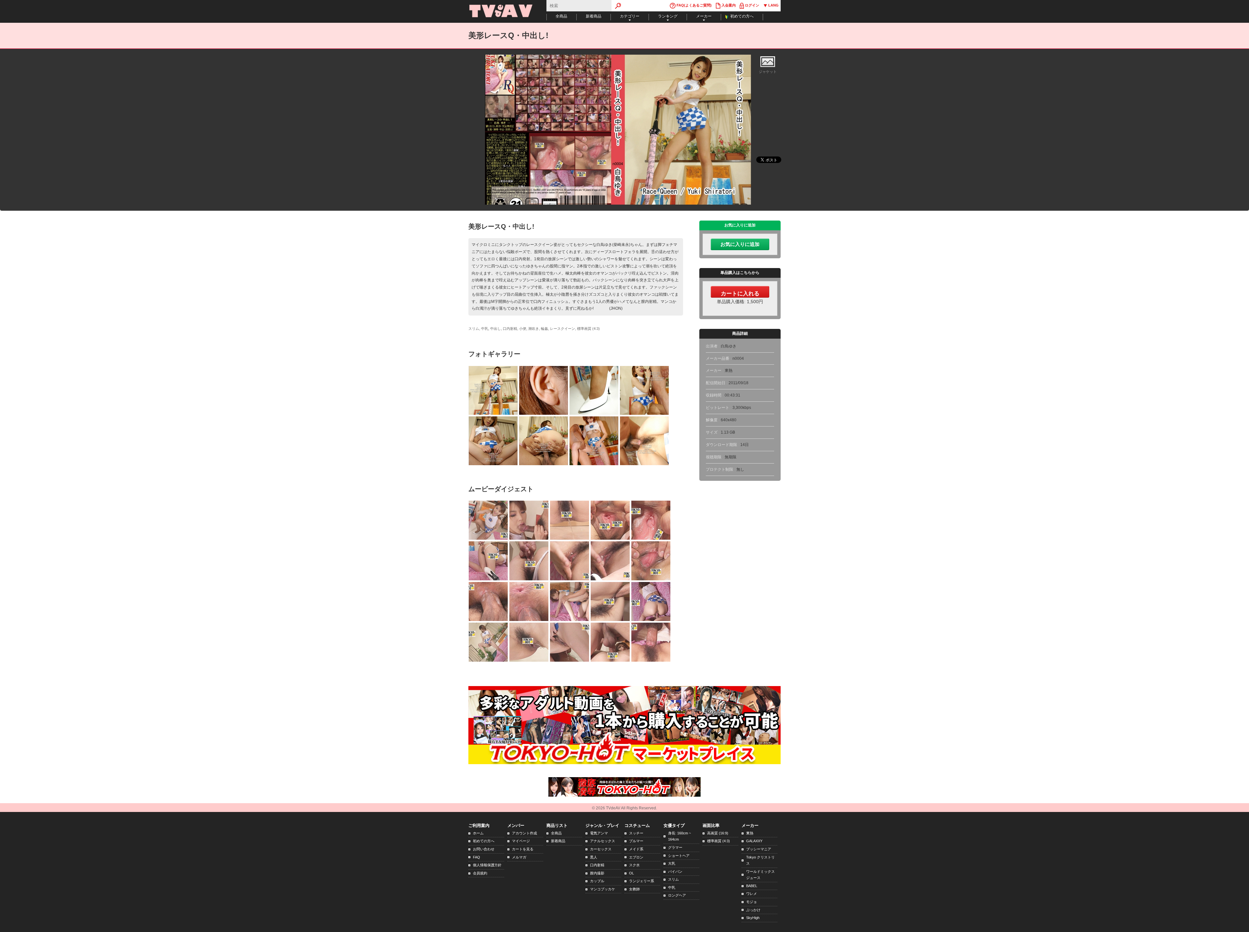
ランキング (668, 16)
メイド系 (636, 849)
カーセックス (600, 849)
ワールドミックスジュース (760, 875)
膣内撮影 (597, 873)
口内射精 (597, 865)
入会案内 (728, 5)
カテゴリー (629, 16)
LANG (773, 5)
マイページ (521, 841)
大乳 (671, 863)
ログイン (751, 5)
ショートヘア (679, 856)
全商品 (561, 16)
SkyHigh (752, 918)
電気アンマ (599, 833)
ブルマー (636, 841)
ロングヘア (677, 895)
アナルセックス (602, 841)
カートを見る (522, 849)
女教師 (634, 889)
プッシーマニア (758, 849)
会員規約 (480, 873)
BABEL (751, 886)
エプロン (636, 857)
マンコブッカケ (602, 889)
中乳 (671, 887)
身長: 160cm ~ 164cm (679, 836)
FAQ (476, 857)
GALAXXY (754, 841)
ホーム (478, 833)
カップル (597, 881)
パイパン (675, 871)
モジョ (751, 902)
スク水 (634, 865)
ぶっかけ (753, 910)
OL (631, 873)
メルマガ (519, 857)
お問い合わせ (483, 849)
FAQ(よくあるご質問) (694, 5)
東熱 (749, 833)
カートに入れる (740, 293)
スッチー (636, 833)
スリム (673, 879)
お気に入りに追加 (739, 244)
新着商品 (593, 16)
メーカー (704, 16)
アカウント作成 (524, 833)
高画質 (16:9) (717, 833)
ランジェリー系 (641, 881)
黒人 (593, 857)
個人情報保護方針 (487, 865)
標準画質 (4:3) (718, 841)
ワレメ (751, 894)
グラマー (675, 847)
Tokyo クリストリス (760, 860)
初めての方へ (742, 16)
